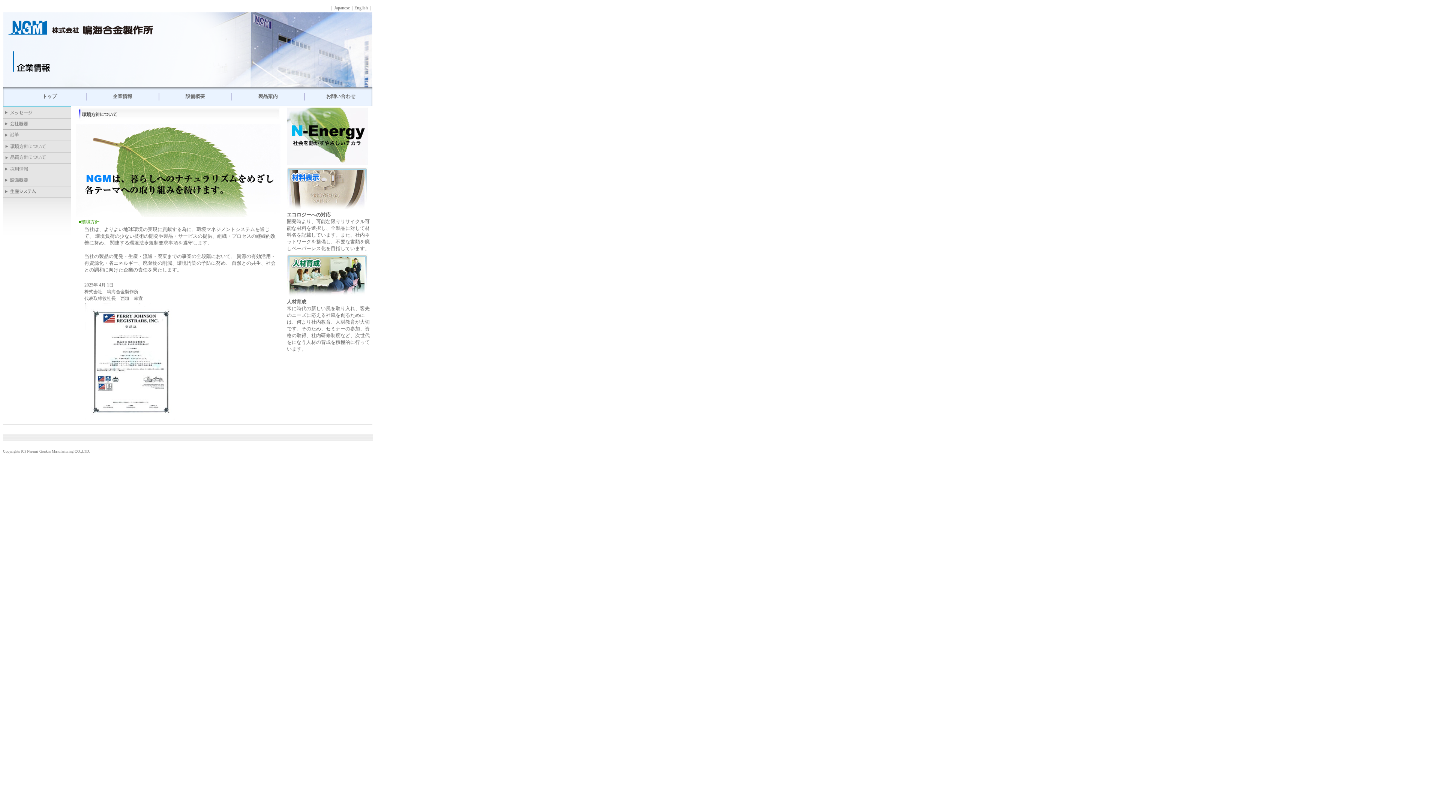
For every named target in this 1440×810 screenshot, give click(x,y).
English (361, 7)
